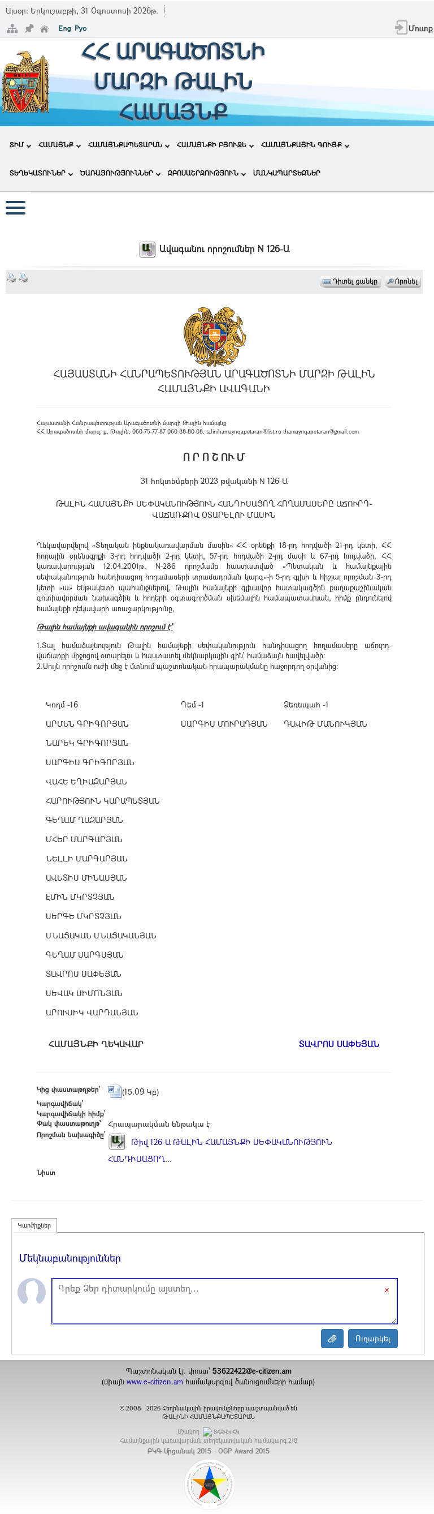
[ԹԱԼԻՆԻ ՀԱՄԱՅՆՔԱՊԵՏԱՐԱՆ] (25, 80)
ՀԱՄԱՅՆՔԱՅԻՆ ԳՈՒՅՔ (301, 144)
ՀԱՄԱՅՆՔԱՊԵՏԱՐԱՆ (125, 144)
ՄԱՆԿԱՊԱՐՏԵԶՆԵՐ (286, 172)
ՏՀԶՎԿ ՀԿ (226, 1431)
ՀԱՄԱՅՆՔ (55, 144)
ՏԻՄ (17, 144)
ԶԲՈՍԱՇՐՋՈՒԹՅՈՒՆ (203, 172)
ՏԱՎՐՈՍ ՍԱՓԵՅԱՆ (339, 1043)
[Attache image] (332, 1338)
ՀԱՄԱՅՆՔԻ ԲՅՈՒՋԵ (211, 144)
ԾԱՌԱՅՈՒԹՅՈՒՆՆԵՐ (116, 172)
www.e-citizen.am (155, 1381)
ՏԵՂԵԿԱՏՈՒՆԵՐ (38, 172)
